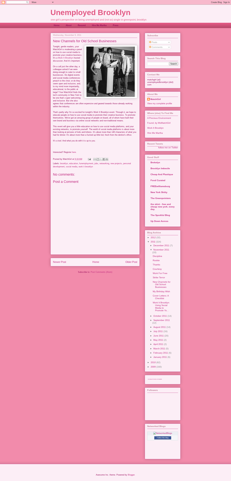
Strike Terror (159, 277)
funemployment (86, 163)
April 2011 (158, 344)
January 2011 (160, 357)
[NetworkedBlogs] (162, 433)
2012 (153, 237)
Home (56, 25)
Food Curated (158, 180)
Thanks (156, 264)
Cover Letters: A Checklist (161, 297)
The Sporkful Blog (160, 215)
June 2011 (158, 335)
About (69, 25)
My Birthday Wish (161, 291)
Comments (156, 47)
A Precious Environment (159, 118)
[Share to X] (100, 159)
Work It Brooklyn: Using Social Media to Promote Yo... (161, 306)
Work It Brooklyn (65, 58)
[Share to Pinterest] (106, 159)
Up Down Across (159, 221)
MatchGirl (155, 99)
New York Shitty (159, 192)
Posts (154, 42)
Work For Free (160, 273)
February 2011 (161, 353)
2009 (153, 366)
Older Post (131, 262)
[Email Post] (89, 159)
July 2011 (158, 331)
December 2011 (161, 245)
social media (71, 166)
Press (115, 25)
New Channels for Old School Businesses (161, 284)
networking (104, 163)
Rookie (156, 260)
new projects (116, 163)
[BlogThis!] (97, 159)
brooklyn (64, 163)
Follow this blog (162, 438)
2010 (153, 362)
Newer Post (59, 262)
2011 (153, 241)
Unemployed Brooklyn (90, 12)
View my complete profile (159, 103)
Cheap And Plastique (162, 174)
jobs (96, 163)
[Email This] (94, 159)
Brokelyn (155, 162)
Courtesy (157, 269)
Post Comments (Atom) (101, 272)
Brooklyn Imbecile (160, 168)
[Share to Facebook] (103, 159)
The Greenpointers (161, 198)
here (74, 152)
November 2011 (161, 249)
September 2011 (161, 320)
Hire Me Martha (99, 25)
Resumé (82, 25)
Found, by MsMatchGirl (158, 123)
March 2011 (159, 348)
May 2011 (158, 340)
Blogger (131, 475)
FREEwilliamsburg (160, 186)
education (73, 163)
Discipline (157, 256)
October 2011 (160, 316)
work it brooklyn (86, 166)
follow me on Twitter (168, 147)
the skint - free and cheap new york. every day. (163, 206)
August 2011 (159, 327)
